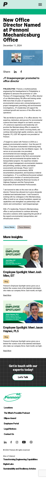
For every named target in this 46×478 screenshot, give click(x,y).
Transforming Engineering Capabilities (20, 459)
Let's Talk (23, 377)
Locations (8, 407)
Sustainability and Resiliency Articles (19, 468)
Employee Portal (11, 423)
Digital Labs (8, 464)
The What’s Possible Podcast (17, 413)
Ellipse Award (10, 418)
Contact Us (9, 434)
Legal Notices (10, 429)
